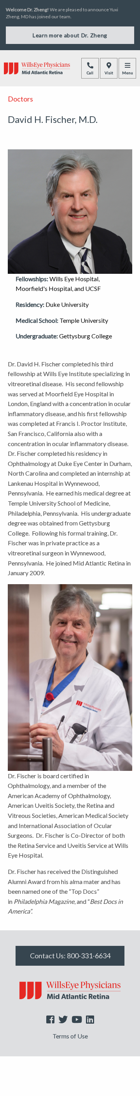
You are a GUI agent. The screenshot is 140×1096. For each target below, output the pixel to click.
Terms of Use (70, 1036)
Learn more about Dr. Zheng (70, 35)
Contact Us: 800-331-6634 (70, 955)
